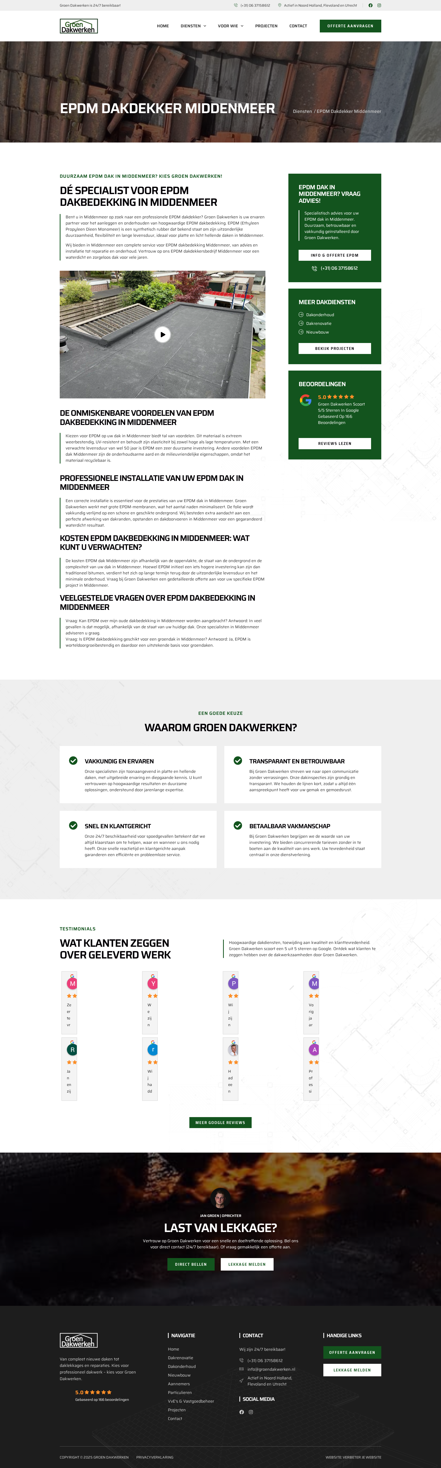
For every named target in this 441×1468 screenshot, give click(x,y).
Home (163, 26)
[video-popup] (162, 334)
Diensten (191, 26)
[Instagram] (379, 5)
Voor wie (228, 26)
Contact (298, 26)
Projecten (266, 26)
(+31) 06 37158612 (339, 268)
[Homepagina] (79, 26)
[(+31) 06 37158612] (314, 268)
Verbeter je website (362, 1457)
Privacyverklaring (154, 1457)
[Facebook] (371, 5)
